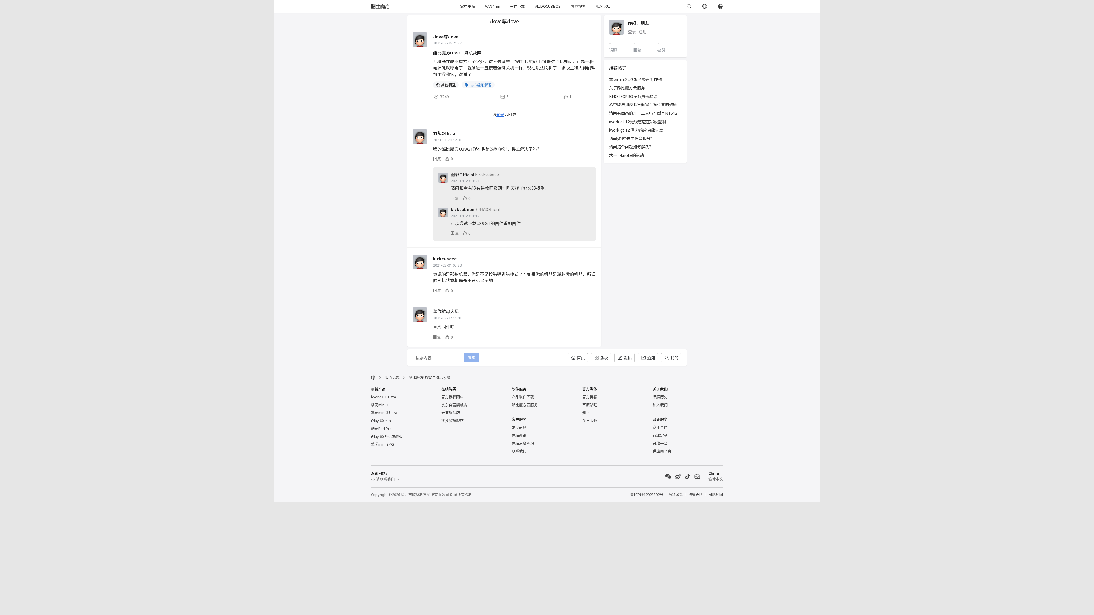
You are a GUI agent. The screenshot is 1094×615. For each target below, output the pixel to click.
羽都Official (444, 133)
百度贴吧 (589, 404)
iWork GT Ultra (383, 396)
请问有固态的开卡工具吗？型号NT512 (643, 113)
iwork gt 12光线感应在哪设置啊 (637, 121)
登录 (500, 114)
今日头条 (589, 420)
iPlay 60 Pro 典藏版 (387, 436)
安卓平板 (467, 6)
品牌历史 (660, 396)
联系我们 (519, 451)
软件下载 (517, 6)
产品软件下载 (523, 396)
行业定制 (660, 435)
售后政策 (519, 435)
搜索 (471, 357)
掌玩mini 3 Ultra (384, 412)
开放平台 (660, 443)
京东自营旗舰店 (454, 404)
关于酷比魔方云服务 (627, 88)
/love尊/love (445, 37)
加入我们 (660, 404)
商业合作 (660, 427)
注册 (643, 31)
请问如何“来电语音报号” (630, 138)
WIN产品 (492, 6)
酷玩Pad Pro (381, 428)
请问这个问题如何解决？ (631, 146)
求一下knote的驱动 (626, 155)
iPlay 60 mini (381, 420)
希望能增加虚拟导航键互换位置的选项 (643, 104)
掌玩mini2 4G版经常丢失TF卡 (635, 79)
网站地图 (715, 494)
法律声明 (695, 494)
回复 (437, 158)
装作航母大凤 (446, 311)
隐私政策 (675, 494)
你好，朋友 (638, 23)
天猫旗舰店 (450, 412)
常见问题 (519, 427)
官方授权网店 (452, 396)
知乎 (586, 412)
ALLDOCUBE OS (548, 6)
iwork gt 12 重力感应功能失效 (636, 130)
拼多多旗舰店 (452, 420)
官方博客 (578, 6)
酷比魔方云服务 (525, 404)
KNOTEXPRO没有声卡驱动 (633, 96)
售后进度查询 (523, 443)
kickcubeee (462, 209)
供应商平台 (662, 451)
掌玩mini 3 (379, 404)
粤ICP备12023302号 (646, 494)
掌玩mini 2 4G (382, 444)
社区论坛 (603, 6)
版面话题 (392, 377)
